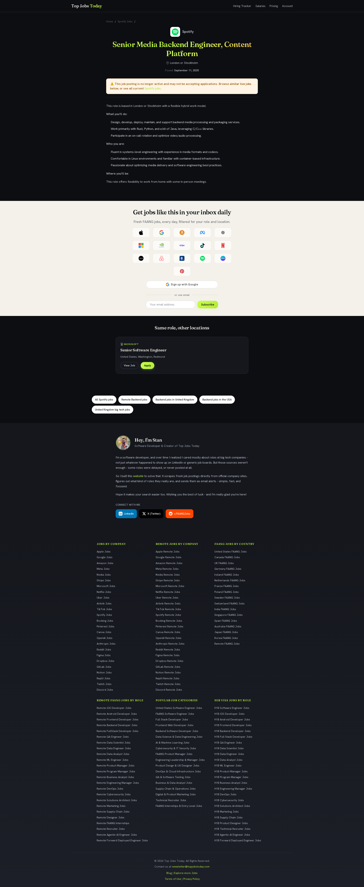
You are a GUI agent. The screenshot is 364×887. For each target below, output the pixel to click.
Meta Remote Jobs (167, 568)
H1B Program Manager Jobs (231, 777)
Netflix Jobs (104, 592)
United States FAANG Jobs (230, 551)
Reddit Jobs (104, 649)
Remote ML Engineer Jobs (112, 760)
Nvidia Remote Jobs (168, 574)
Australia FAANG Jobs (227, 626)
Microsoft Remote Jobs (170, 586)
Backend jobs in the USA (217, 399)
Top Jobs (86, 6)
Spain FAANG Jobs (225, 620)
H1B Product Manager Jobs (231, 771)
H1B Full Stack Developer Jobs (233, 736)
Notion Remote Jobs (168, 672)
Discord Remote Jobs (169, 689)
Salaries (260, 6)
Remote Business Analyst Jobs (115, 777)
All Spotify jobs (104, 399)
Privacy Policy (191, 879)
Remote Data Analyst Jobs (113, 754)
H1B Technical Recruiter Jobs (232, 829)
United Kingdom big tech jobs (112, 409)
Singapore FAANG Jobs (228, 615)
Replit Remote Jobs (167, 678)
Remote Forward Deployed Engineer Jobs (122, 840)
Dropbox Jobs (105, 661)
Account (287, 6)
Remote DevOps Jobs (110, 788)
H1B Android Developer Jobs (232, 719)
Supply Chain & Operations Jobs (176, 788)
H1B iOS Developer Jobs (229, 713)
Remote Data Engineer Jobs (114, 748)
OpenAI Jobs (104, 638)
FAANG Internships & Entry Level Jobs (179, 806)
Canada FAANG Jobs (227, 557)
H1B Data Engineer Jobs (229, 754)
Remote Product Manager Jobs (115, 765)
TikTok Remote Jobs (168, 609)
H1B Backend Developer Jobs (232, 731)
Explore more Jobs (186, 873)
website (138, 476)
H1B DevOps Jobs (225, 794)
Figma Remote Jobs (168, 655)
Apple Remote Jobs (168, 551)
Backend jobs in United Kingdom (175, 399)
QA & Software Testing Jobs (173, 777)
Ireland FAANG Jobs (226, 574)
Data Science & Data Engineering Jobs (179, 736)
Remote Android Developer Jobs (117, 713)
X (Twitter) (153, 513)
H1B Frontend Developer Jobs (233, 725)
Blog (169, 873)
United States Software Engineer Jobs (179, 708)
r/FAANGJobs (182, 513)
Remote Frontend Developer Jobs (117, 719)
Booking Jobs (105, 620)
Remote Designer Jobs (110, 817)
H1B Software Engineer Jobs (231, 708)
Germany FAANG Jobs (227, 568)
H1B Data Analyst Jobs (228, 760)
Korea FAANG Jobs (226, 638)
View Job (129, 365)
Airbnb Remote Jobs (168, 603)
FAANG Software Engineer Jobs (175, 713)
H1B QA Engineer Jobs (228, 742)
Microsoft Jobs (106, 586)
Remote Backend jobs (134, 399)
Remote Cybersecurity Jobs (114, 794)
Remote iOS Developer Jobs (114, 708)
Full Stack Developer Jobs (172, 719)
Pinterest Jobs (105, 626)
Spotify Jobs (125, 21)
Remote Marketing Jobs (111, 806)
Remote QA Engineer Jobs (113, 736)
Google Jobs (104, 557)
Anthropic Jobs (106, 643)
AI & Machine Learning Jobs (172, 742)
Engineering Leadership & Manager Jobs (180, 760)
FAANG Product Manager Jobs (174, 754)
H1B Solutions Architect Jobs (232, 806)
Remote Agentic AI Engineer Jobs (117, 834)
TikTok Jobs (104, 609)
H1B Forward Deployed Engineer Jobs (237, 840)
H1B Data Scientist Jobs (229, 748)
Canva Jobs (104, 632)
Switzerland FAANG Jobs (229, 603)
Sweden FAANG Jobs (227, 597)
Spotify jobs (152, 88)
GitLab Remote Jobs (168, 666)
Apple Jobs (104, 551)
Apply (147, 365)
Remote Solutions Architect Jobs (117, 800)
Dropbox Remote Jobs (169, 661)
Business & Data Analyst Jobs (174, 782)
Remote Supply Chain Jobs (113, 811)
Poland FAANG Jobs (226, 592)
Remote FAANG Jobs (227, 643)
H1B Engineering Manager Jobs (233, 788)
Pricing (274, 6)
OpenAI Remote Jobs (168, 638)
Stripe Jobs (104, 580)
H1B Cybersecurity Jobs (229, 800)
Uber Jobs (103, 597)
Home (109, 21)
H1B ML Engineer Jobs (228, 765)
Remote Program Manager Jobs (116, 771)
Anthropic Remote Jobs (170, 643)
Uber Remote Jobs (167, 597)
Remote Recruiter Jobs (111, 829)
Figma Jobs (104, 655)
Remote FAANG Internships (113, 823)
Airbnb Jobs (104, 603)
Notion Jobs (104, 672)
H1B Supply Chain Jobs (228, 817)
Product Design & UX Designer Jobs (177, 765)
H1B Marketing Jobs (226, 811)
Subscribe (207, 304)
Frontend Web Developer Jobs (174, 725)
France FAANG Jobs (226, 586)
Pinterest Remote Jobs (169, 626)
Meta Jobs (103, 568)
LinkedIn (129, 513)
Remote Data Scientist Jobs (113, 742)
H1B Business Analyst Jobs (230, 782)
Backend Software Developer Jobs (177, 731)
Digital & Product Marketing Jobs (176, 794)
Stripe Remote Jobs (168, 580)
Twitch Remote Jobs (168, 684)
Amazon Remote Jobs (169, 563)
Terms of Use (173, 879)
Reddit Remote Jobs (168, 649)
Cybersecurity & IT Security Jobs (176, 748)
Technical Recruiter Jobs (171, 800)
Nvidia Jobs (104, 574)
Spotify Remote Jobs (168, 615)
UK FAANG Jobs (224, 563)
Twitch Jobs (104, 684)
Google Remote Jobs (168, 557)
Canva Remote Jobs (168, 632)
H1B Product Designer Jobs (231, 823)
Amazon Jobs (105, 563)
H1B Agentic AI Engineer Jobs (232, 834)
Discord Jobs (105, 689)
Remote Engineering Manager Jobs (118, 782)
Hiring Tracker (242, 6)
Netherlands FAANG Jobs (229, 580)
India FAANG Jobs (225, 609)
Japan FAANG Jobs (226, 632)
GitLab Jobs (104, 666)
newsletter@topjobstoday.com (190, 866)
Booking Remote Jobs (169, 620)
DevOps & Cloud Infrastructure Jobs (178, 771)
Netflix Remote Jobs (168, 592)
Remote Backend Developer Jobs (117, 725)
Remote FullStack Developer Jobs (117, 731)
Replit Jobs (103, 678)
